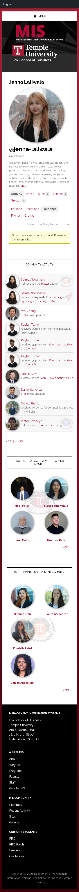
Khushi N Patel (22, 648)
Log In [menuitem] (7, 4)
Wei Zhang (28, 311)
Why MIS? (16, 765)
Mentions (32, 209)
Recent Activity (19, 810)
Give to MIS (17, 788)
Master (45, 283)
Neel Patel (22, 505)
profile (25, 315)
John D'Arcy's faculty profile (56, 378)
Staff (12, 782)
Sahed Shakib (30, 403)
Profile (30, 194)
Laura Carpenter (57, 614)
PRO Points (17, 844)
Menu (42, 16)
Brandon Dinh (56, 540)
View (23, 185)
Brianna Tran (22, 614)
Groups (17, 200)
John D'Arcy (29, 374)
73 (21, 441)
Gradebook (16, 856)
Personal (17, 209)
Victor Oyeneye (31, 421)
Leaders (14, 850)
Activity (16, 194)
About (13, 759)
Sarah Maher (22, 540)
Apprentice (47, 425)
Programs (15, 771)
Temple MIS (39, 33)
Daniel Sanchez (31, 389)
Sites (43, 194)
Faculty (14, 776)
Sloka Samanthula (56, 505)
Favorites (50, 209)
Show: (31, 224)
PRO (12, 838)
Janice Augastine (22, 682)
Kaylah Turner (30, 324)
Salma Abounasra (33, 279)
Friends (59, 194)
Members (15, 805)
